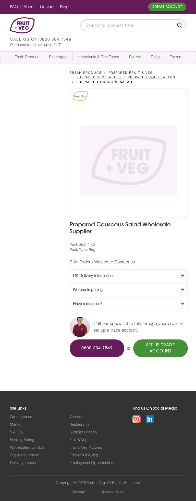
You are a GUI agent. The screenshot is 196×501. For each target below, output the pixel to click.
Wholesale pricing (88, 290)
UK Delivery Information (93, 276)
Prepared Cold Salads (151, 77)
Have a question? (87, 304)
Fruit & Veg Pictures (85, 447)
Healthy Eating (22, 440)
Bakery (135, 57)
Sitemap (78, 492)
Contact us (124, 262)
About (28, 7)
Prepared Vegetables (99, 77)
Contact (47, 7)
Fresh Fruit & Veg (83, 455)
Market (15, 424)
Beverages (58, 57)
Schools (76, 417)
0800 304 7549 (55, 39)
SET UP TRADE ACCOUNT (160, 348)
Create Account (167, 6)
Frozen (175, 57)
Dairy (155, 57)
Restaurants (79, 424)
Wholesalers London (27, 447)
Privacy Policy (112, 492)
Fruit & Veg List (81, 440)
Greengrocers (21, 417)
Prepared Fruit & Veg (130, 72)
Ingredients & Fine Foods (98, 57)
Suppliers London (24, 455)
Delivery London (23, 463)
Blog (64, 7)
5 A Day (16, 432)
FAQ (14, 7)
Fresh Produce (27, 57)
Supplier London (83, 432)
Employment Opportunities (91, 463)
